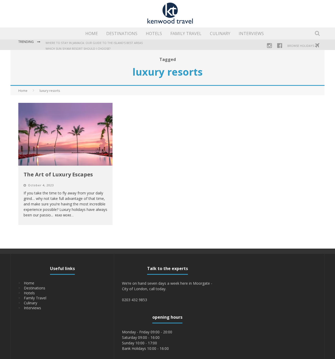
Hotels (154, 33)
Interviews (251, 33)
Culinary (220, 33)
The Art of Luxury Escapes (58, 174)
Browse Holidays (301, 46)
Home (91, 33)
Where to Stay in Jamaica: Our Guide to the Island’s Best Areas (94, 42)
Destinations (121, 33)
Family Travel (186, 33)
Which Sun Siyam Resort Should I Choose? (78, 47)
